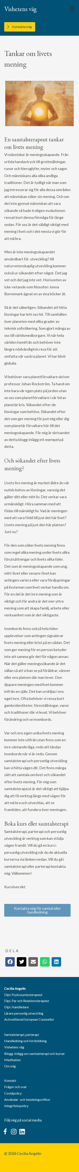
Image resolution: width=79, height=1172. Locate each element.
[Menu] (72, 9)
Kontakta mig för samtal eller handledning (37, 910)
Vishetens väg (14, 1047)
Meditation (12, 1060)
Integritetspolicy (16, 1106)
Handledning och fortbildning (25, 1041)
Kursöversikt (14, 886)
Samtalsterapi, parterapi (21, 1034)
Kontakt (10, 1080)
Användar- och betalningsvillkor (27, 1099)
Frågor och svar (15, 1087)
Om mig (10, 1066)
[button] (5, 1132)
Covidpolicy (13, 1093)
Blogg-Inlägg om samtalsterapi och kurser (34, 1053)
